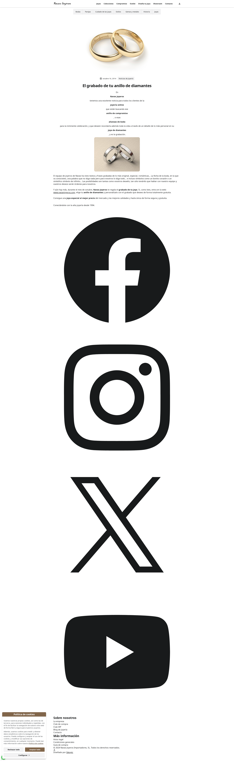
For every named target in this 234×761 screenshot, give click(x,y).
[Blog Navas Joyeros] (62, 3)
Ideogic (69, 752)
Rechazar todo (14, 749)
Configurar (22, 755)
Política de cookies (36, 743)
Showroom (157, 3)
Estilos (118, 12)
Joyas (98, 3)
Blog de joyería (60, 729)
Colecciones (108, 3)
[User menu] (179, 3)
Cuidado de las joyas (103, 12)
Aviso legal (58, 739)
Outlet (132, 3)
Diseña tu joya (144, 3)
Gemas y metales (132, 12)
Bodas (78, 12)
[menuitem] (98, 3)
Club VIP (57, 727)
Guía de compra (60, 745)
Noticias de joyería (126, 78)
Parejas (88, 12)
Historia (147, 12)
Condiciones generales (63, 742)
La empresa (58, 721)
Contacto (169, 3)
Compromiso (121, 3)
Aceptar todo (34, 749)
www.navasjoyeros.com (64, 192)
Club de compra (60, 724)
